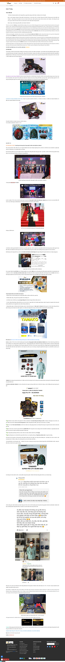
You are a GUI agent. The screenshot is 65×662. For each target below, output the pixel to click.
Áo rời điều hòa (22, 643)
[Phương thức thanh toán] (39, 658)
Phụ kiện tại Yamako (36, 649)
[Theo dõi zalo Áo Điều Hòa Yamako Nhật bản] (50, 647)
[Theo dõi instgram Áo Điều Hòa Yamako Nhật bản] (52, 647)
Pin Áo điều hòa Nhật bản (24, 644)
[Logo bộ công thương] (26, 658)
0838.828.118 (14, 647)
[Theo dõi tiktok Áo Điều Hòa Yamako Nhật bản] (57, 647)
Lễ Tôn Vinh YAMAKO (23, 653)
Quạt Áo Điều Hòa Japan (23, 646)
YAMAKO (14, 651)
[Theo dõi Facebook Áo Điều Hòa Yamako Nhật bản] (47, 647)
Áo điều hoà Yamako (36, 646)
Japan (9, 652)
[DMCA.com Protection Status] (2, 661)
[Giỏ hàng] (57, 3)
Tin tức (34, 650)
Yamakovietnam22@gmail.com (12, 649)
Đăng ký (56, 643)
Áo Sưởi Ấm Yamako (36, 647)
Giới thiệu (34, 644)
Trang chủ (34, 643)
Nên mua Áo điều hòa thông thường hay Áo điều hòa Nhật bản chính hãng (25, 339)
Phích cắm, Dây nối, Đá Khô (24, 650)
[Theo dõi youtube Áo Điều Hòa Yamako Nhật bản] (55, 647)
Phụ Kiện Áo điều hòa (23, 649)
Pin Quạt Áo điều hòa (23, 647)
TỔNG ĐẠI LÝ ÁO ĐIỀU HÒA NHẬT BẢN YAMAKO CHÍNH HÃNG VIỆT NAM (32, 0)
